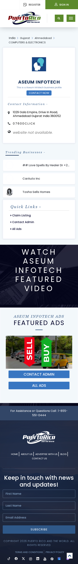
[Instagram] (30, 559)
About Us (26, 454)
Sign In (64, 4)
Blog (63, 454)
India (12, 38)
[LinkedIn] (37, 559)
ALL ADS (39, 385)
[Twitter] (23, 559)
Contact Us (39, 458)
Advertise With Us (46, 454)
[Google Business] (59, 559)
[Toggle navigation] (71, 18)
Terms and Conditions (29, 552)
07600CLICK (24, 123)
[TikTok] (8, 559)
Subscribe (39, 529)
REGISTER (34, 4)
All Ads (16, 229)
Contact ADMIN (39, 374)
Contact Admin (22, 222)
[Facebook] (16, 559)
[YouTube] (45, 559)
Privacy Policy (55, 552)
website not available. (33, 132)
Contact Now (39, 93)
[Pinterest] (52, 559)
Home (14, 454)
